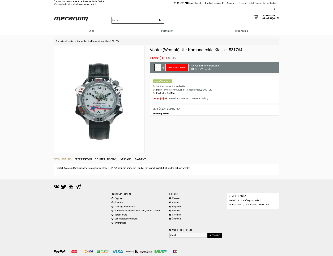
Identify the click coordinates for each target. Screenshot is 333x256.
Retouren (176, 214)
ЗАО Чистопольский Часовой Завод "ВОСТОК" (188, 89)
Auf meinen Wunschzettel (207, 65)
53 (157, 86)
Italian (266, 3)
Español (259, 3)
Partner (175, 202)
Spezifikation (83, 159)
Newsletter (264, 204)
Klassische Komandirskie (78, 41)
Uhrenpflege (120, 223)
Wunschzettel (235, 204)
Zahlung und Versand (124, 206)
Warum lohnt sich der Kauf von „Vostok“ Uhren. (137, 210)
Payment (140, 159)
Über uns (118, 202)
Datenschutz (120, 214)
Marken (176, 198)
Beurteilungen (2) (106, 159)
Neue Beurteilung (199, 98)
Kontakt (176, 210)
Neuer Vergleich (203, 69)
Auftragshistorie (251, 200)
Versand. (126, 159)
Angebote (176, 206)
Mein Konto (234, 200)
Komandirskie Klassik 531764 (105, 41)
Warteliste (251, 204)
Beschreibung (63, 159)
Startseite (60, 41)
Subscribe (215, 235)
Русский (243, 3)
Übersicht (176, 218)
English (250, 3)
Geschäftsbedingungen (126, 218)
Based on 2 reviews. (179, 98)
